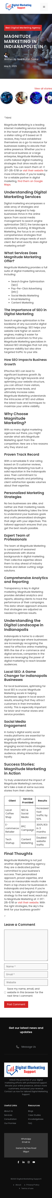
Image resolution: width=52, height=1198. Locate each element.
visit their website (33, 170)
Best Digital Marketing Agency (23, 27)
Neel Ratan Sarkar (28, 59)
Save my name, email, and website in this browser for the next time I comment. (25, 992)
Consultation (10, 1119)
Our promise (10, 1123)
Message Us (28, 1046)
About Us (8, 1111)
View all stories (43, 88)
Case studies (34, 1115)
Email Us (26, 1142)
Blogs (30, 1111)
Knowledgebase (35, 1119)
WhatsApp (26, 1138)
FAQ (30, 1123)
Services (8, 1115)
